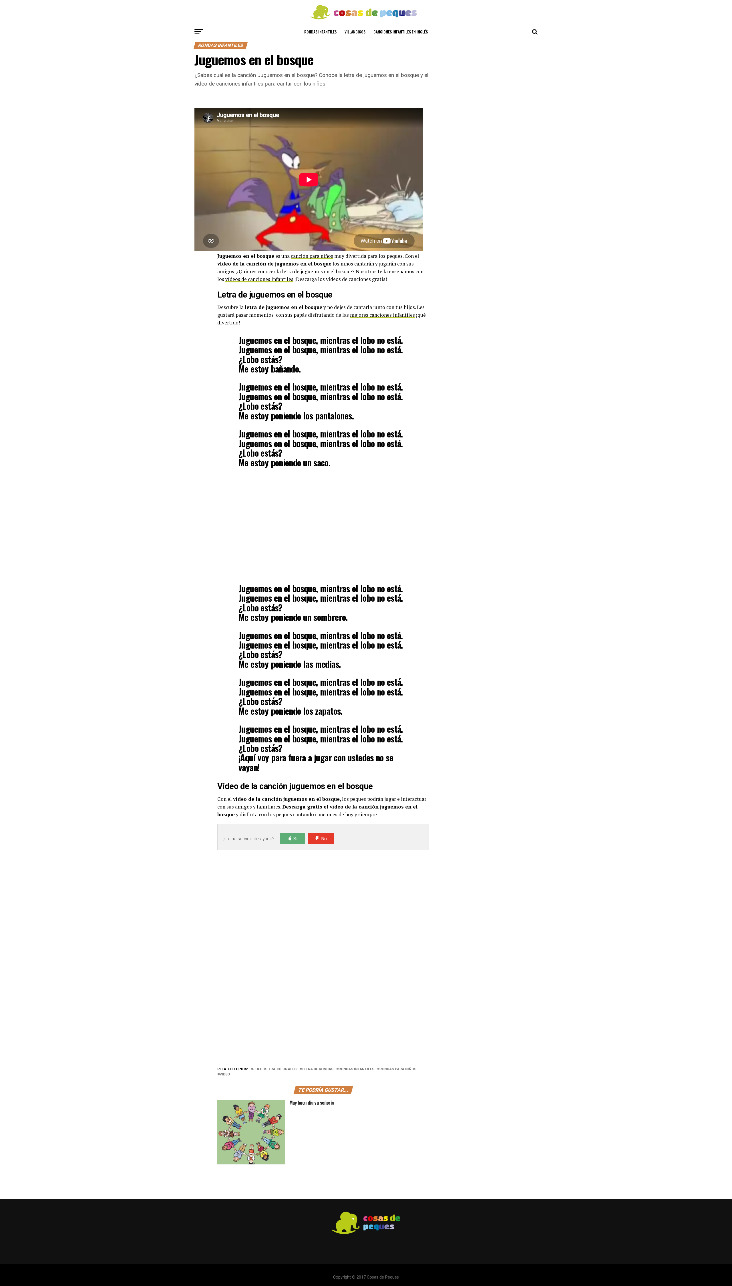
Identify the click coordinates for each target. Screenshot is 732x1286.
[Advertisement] (323, 525)
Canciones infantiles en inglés (400, 32)
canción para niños (312, 256)
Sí (295, 838)
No (324, 838)
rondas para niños (397, 1069)
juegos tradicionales (275, 1069)
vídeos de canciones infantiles (259, 279)
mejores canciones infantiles (382, 315)
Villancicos (355, 32)
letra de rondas (317, 1069)
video (225, 1074)
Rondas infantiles (320, 32)
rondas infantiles (356, 1069)
